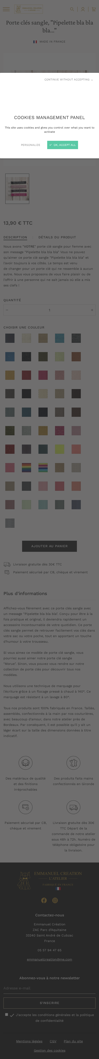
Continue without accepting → (68, 79)
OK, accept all (64, 145)
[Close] (49, 529)
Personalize (30, 145)
